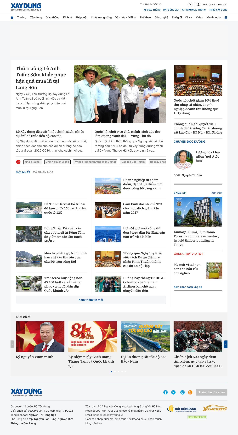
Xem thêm (216, 193)
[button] (111, 371)
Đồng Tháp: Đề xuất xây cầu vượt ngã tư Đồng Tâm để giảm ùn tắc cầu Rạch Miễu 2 (64, 234)
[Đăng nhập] (198, 4)
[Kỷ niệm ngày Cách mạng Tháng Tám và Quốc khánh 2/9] (92, 336)
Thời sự (21, 17)
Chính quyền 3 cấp (57, 161)
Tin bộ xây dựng (218, 10)
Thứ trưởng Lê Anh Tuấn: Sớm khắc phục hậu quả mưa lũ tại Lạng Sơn (41, 78)
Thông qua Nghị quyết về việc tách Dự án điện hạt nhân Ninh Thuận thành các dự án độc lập (142, 259)
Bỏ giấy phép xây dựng (164, 161)
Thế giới (177, 17)
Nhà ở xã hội (32, 161)
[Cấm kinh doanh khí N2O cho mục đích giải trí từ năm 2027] (108, 210)
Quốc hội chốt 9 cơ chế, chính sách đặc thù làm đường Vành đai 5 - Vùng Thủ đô (127, 133)
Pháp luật (81, 17)
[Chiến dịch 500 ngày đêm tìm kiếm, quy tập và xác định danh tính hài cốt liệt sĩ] (198, 336)
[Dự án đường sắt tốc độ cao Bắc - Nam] (145, 336)
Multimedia (214, 17)
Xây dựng (36, 17)
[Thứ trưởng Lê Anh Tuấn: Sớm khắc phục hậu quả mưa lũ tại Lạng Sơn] (120, 94)
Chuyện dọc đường (189, 141)
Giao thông (52, 17)
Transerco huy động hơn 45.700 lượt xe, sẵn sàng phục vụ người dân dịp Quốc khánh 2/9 (63, 284)
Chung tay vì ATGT (188, 254)
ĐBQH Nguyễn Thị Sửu (188, 175)
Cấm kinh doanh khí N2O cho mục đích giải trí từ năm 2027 (142, 208)
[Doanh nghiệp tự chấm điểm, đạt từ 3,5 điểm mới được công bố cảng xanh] (108, 186)
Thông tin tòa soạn (211, 392)
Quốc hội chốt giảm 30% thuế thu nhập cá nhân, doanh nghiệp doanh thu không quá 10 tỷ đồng (196, 106)
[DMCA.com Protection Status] (197, 417)
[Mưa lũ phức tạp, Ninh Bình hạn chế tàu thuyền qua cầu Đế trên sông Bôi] (29, 259)
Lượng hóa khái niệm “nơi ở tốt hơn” (208, 156)
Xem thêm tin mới (91, 300)
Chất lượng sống (101, 17)
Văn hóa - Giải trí (125, 17)
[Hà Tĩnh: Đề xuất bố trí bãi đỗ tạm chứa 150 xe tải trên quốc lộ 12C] (29, 210)
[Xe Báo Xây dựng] (214, 407)
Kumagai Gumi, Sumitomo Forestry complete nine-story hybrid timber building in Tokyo (196, 238)
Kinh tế (67, 17)
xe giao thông (152, 10)
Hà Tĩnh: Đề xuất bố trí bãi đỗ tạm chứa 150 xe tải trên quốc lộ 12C (65, 208)
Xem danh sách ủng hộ (188, 286)
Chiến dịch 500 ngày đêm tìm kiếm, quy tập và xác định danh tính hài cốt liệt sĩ (198, 362)
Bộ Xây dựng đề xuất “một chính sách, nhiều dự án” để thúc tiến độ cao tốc (50, 133)
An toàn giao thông (194, 10)
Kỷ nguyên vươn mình (35, 357)
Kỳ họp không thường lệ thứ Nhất (95, 161)
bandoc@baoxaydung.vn (108, 414)
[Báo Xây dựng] (26, 7)
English (180, 193)
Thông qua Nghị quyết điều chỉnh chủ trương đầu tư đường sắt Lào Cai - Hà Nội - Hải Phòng (198, 128)
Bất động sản (171, 10)
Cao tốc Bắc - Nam (133, 161)
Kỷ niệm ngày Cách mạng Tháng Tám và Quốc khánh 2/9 (91, 362)
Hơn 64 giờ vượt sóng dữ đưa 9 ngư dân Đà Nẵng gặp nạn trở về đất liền (144, 232)
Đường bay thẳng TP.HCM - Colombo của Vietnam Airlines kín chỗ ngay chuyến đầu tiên (144, 284)
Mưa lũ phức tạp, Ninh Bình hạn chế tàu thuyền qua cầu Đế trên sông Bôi (65, 257)
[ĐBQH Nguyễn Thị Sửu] (183, 160)
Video (199, 17)
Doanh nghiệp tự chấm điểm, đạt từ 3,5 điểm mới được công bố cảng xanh (143, 184)
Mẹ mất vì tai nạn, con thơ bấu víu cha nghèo (188, 268)
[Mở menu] (225, 17)
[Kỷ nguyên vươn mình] (40, 336)
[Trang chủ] (12, 17)
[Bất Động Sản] (182, 408)
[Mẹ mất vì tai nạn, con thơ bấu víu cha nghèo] (214, 270)
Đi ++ (189, 17)
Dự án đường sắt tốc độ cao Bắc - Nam (143, 359)
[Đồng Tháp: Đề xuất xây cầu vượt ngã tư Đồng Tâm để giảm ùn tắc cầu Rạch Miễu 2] (29, 234)
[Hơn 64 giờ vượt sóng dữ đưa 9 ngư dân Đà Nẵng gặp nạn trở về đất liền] (108, 234)
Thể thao (145, 17)
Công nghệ (161, 17)
